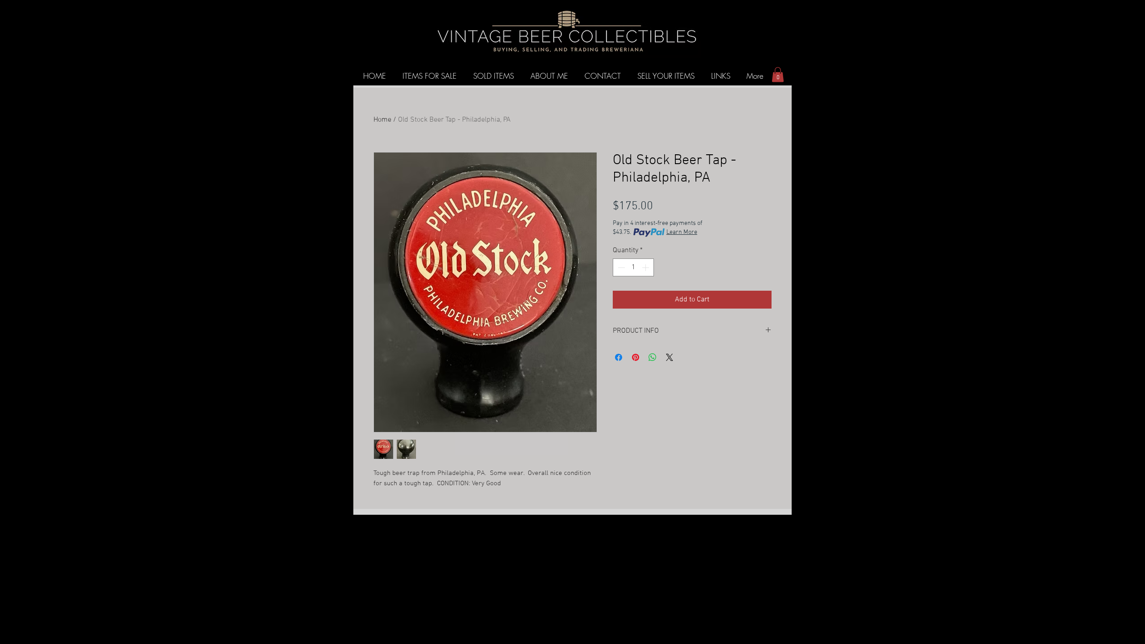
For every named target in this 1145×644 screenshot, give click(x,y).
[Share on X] (669, 357)
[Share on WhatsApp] (652, 357)
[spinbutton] (633, 267)
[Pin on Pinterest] (635, 357)
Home (382, 119)
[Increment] (646, 267)
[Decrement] (620, 267)
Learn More (681, 232)
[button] (778, 74)
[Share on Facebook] (618, 357)
